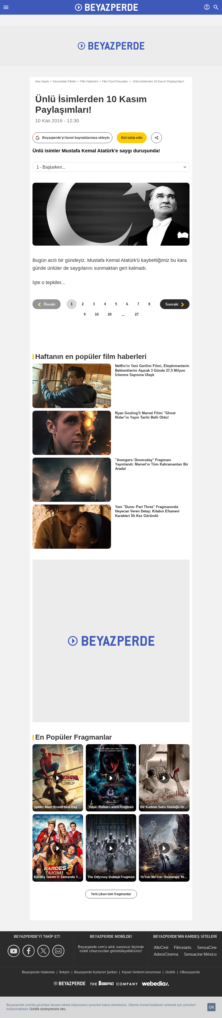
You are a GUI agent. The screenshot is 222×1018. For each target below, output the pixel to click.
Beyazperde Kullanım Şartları (95, 972)
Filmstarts (182, 947)
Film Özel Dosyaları (115, 81)
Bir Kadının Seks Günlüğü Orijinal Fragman (165, 807)
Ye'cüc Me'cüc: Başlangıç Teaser (165, 877)
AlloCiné (161, 947)
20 (110, 314)
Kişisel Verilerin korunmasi (141, 972)
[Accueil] (106, 7)
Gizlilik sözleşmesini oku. (48, 1009)
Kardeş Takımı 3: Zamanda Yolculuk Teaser (58, 877)
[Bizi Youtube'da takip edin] (14, 951)
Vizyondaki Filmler (64, 81)
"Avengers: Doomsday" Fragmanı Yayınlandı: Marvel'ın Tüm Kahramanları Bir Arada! (151, 464)
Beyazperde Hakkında (38, 972)
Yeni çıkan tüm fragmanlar (111, 894)
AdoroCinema (166, 954)
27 (137, 314)
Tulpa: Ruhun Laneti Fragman (111, 807)
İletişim (64, 972)
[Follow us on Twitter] (44, 951)
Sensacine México (200, 954)
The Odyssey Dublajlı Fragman (111, 877)
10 (97, 314)
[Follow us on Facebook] (29, 951)
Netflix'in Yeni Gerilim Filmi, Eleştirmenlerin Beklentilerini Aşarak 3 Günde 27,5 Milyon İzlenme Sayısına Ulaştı (152, 370)
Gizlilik (170, 972)
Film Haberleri (89, 81)
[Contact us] (59, 951)
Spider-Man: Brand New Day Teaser (58, 807)
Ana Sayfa (42, 81)
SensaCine (207, 947)
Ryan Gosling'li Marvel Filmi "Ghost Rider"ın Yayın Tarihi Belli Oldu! (145, 415)
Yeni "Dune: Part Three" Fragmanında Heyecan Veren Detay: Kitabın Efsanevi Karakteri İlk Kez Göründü (147, 511)
